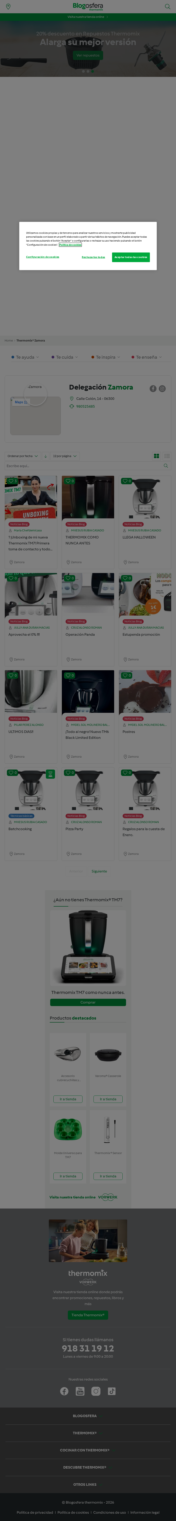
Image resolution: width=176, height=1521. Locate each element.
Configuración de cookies (42, 256)
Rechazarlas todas (93, 256)
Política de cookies (70, 244)
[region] (88, 246)
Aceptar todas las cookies (131, 256)
